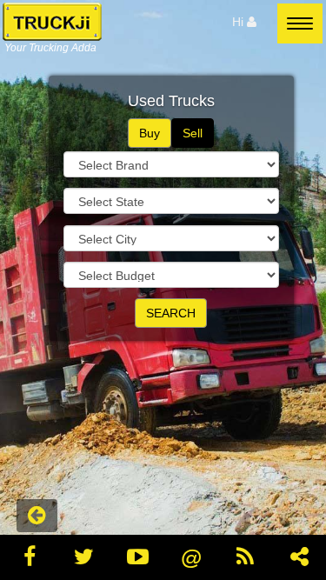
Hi (239, 22)
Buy (149, 133)
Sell (193, 133)
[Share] (299, 557)
